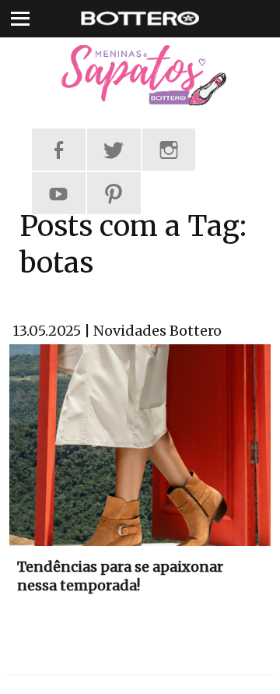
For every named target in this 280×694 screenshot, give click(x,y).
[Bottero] (140, 75)
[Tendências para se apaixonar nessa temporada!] (140, 444)
